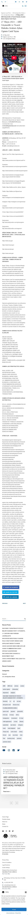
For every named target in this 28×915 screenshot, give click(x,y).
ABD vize (10, 686)
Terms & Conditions (6, 862)
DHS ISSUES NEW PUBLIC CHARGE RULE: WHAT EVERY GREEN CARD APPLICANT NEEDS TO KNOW (12, 641)
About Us (4, 821)
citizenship (15, 689)
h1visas (12, 715)
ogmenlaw (5, 725)
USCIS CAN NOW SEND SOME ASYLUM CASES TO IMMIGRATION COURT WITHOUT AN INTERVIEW (13, 648)
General (4, 674)
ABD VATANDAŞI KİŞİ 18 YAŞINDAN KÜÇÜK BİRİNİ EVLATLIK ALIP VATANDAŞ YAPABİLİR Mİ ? (13, 783)
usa (9, 735)
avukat (22, 686)
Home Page (5, 817)
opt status (13, 725)
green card (5, 711)
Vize (4, 738)
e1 (10, 701)
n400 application (7, 721)
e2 (14, 701)
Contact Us (5, 826)
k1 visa (21, 718)
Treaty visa (6, 731)
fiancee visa (16, 704)
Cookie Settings (6, 867)
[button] (26, 892)
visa (21, 735)
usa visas (15, 735)
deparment (5, 692)
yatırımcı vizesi (7, 741)
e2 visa (19, 701)
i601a (17, 715)
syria (19, 728)
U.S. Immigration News (9, 38)
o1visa (15, 721)
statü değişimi (11, 728)
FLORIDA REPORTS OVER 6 (10, 708)
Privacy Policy (18, 913)
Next (24, 603)
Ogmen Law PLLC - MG (9, 37)
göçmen (13, 711)
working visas (11, 738)
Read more (6, 791)
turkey (20, 731)
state (4, 728)
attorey (16, 686)
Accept (14, 909)
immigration (6, 718)
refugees (20, 725)
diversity (5, 701)
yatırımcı (19, 738)
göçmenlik (20, 711)
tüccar (4, 735)
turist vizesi (14, 731)
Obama (21, 721)
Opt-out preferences (10, 913)
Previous (4, 603)
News (3, 824)
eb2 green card (7, 704)
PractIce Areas (6, 819)
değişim (13, 692)
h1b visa (5, 715)
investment (14, 718)
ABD (4, 686)
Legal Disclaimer (6, 865)
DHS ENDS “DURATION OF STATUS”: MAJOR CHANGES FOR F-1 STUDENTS (13, 697)
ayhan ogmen (6, 689)
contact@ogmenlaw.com (10, 885)
